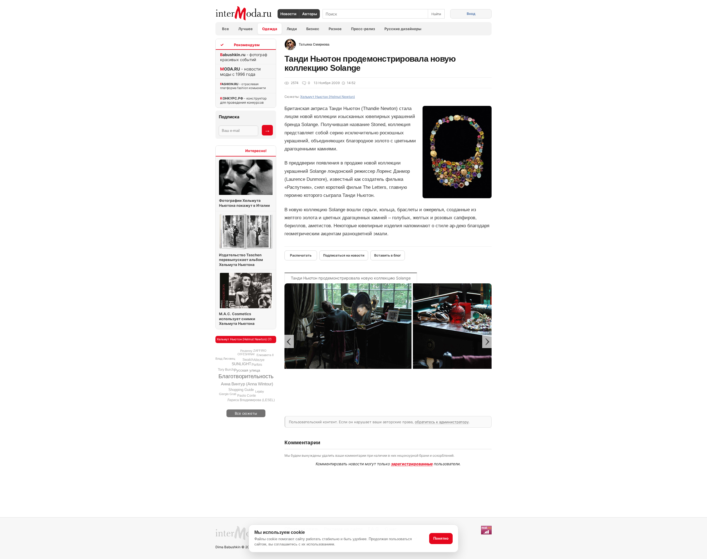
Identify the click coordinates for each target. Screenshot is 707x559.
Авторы (309, 14)
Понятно (441, 538)
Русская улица (247, 370)
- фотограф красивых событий (243, 57)
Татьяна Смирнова (314, 44)
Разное (335, 29)
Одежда (269, 29)
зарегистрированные (412, 463)
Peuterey (246, 350)
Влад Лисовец (225, 358)
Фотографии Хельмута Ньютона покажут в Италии (244, 203)
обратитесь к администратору (442, 422)
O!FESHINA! (246, 354)
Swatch (248, 360)
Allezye (259, 360)
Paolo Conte (246, 396)
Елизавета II (265, 355)
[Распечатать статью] (300, 255)
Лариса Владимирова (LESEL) (251, 400)
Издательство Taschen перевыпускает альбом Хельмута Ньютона (241, 260)
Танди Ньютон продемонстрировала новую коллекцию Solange (351, 278)
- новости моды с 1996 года (240, 71)
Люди (292, 29)
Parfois (257, 365)
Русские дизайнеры (402, 29)
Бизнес (312, 29)
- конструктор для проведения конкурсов (243, 100)
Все (225, 29)
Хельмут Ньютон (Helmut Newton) (327, 97)
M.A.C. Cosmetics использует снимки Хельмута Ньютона (237, 319)
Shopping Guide (241, 390)
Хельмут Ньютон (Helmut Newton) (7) (244, 339)
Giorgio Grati (227, 394)
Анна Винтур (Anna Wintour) (247, 384)
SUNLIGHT (241, 364)
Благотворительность (245, 376)
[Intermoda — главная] (243, 13)
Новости (288, 14)
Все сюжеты (246, 413)
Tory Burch (226, 370)
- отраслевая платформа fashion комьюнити (243, 86)
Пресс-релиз (363, 29)
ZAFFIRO (260, 350)
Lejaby (259, 391)
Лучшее (245, 29)
